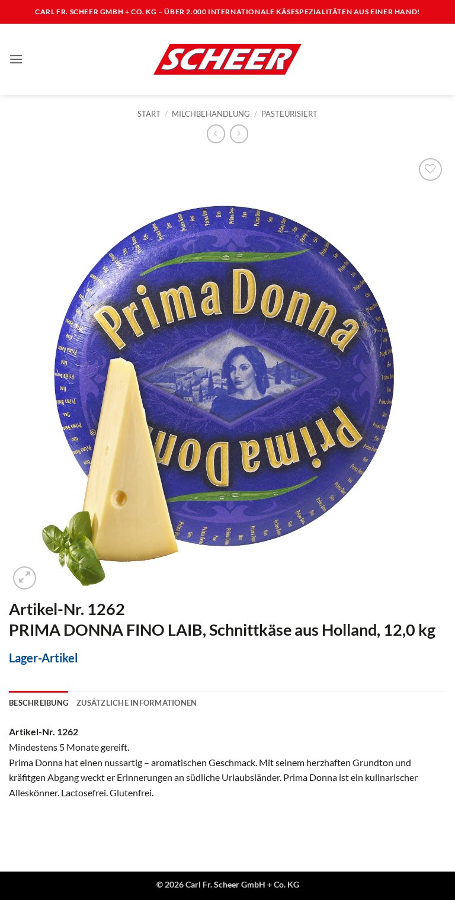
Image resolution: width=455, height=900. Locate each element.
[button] (16, 58)
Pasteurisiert (289, 113)
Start (149, 113)
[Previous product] (239, 133)
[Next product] (216, 133)
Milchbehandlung (211, 113)
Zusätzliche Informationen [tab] (136, 702)
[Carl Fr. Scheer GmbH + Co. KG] (227, 59)
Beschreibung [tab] (38, 702)
